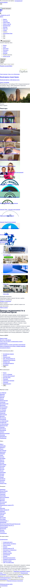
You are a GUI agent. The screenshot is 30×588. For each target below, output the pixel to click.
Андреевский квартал (8, 363)
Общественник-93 (4, 509)
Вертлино (2, 500)
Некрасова (2, 413)
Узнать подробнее (4, 82)
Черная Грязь (3, 483)
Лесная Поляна (4, 491)
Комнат (2, 60)
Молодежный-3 (7, 383)
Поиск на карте (7, 545)
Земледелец (3, 528)
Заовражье (2, 489)
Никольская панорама (8, 380)
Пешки (1, 449)
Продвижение (6, 554)
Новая (1, 455)
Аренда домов (3, 338)
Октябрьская (3, 422)
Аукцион (5, 546)
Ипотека (5, 27)
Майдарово (3, 513)
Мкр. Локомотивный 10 (9, 358)
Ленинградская (4, 425)
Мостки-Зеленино (4, 497)
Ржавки (2, 477)
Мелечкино (3, 492)
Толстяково (3, 519)
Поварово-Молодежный (9, 360)
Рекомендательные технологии (15, 580)
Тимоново (2, 499)
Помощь (5, 556)
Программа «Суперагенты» (9, 550)
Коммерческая (6, 25)
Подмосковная (3, 406)
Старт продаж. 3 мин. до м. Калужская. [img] (10, 74)
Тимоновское (3, 436)
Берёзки (5, 355)
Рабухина (2, 396)
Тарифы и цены (7, 551)
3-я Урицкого (3, 408)
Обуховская (3, 428)
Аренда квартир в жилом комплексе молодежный (12, 344)
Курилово (2, 531)
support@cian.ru (4, 579)
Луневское (2, 478)
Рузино (1, 471)
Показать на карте (4, 66)
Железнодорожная (5, 433)
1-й (1, 506)
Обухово (2, 461)
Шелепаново (3, 522)
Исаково (2, 474)
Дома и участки (7, 24)
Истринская (3, 417)
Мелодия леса (6, 357)
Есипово (2, 456)
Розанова (2, 427)
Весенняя (2, 416)
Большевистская (4, 403)
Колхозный (2, 405)
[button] (15, 78)
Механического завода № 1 (7, 505)
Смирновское (3, 533)
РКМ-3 (1, 444)
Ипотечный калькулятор (9, 557)
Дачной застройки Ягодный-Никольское (10, 524)
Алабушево (3, 446)
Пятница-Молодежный (9, 376)
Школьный (2, 452)
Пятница (2, 481)
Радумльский (3, 502)
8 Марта (2, 432)
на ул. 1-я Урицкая (7, 374)
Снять (4, 47)
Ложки (1, 516)
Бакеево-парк (6, 361)
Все (4, 366)
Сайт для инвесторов (8, 562)
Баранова (2, 394)
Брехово (2, 467)
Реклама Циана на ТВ (8, 548)
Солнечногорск (4, 539)
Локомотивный (4, 527)
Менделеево (3, 464)
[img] (23, 74)
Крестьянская (3, 414)
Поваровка (2, 494)
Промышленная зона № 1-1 (7, 525)
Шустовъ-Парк (6, 377)
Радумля (2, 469)
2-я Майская (3, 392)
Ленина (2, 399)
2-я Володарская (4, 424)
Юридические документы (9, 543)
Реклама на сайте (7, 553)
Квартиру (3, 59)
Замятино (2, 503)
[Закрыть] (1, 4)
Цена (2, 62)
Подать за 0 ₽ (6, 56)
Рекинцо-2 (2, 447)
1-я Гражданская (4, 421)
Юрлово (2, 463)
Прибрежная (3, 438)
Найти (10, 66)
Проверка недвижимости (9, 559)
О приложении (3, 585)
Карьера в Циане (7, 561)
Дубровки (2, 453)
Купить (5, 45)
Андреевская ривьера (8, 354)
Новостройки (6, 22)
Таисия (4, 372)
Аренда (5, 19)
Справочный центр (7, 542)
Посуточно (5, 48)
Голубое (2, 475)
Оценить (5, 51)
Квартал (2, 460)
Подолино (2, 466)
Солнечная (2, 402)
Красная (2, 397)
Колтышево (3, 517)
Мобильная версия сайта (6, 584)
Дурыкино (2, 480)
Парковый (5, 379)
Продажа (5, 21)
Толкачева (2, 435)
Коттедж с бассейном (5, 340)
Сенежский (3, 411)
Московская (3, 430)
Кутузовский (3, 450)
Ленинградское (4, 400)
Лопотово (2, 508)
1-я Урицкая (3, 410)
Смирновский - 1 (4, 520)
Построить (5, 50)
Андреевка (5, 365)
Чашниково (3, 472)
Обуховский (3, 419)
